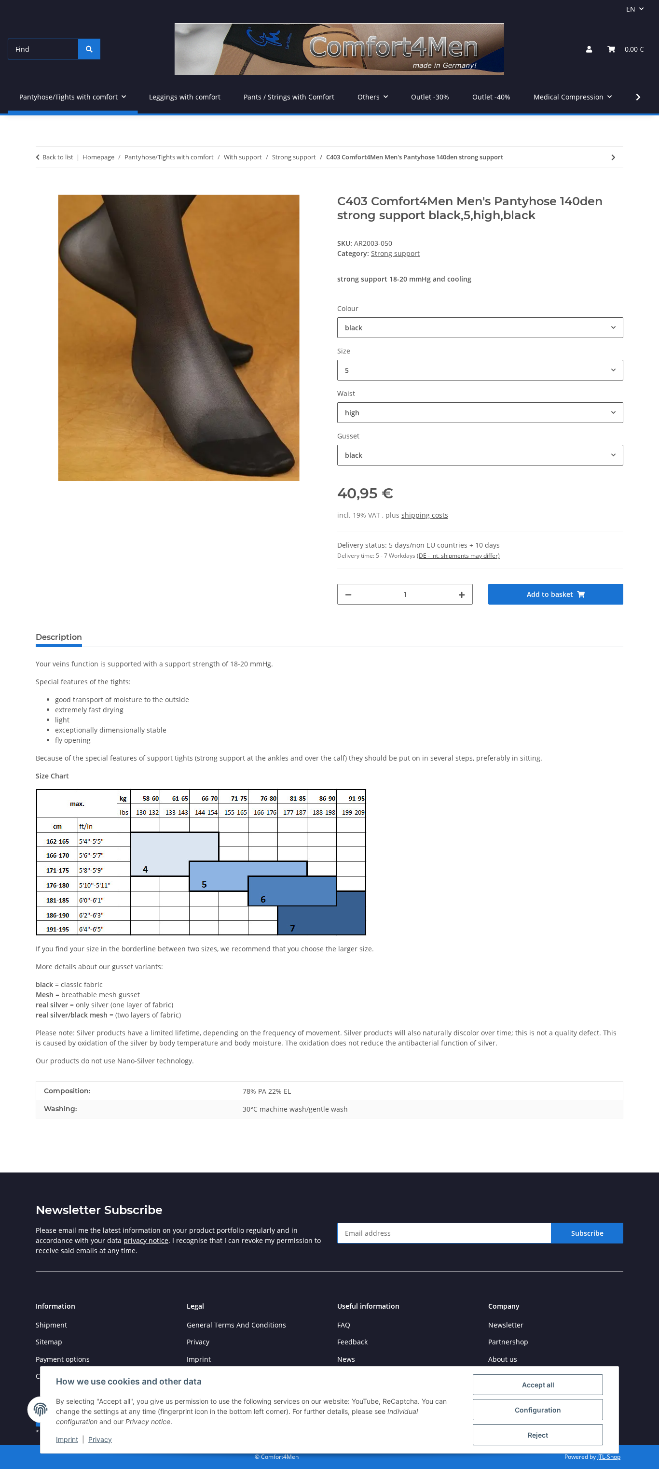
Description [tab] (59, 637)
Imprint (67, 1439)
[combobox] (480, 327)
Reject (538, 1435)
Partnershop (508, 1341)
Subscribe (587, 1233)
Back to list (57, 157)
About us (502, 1359)
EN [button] (630, 9)
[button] (589, 49)
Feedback (352, 1341)
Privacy (100, 1439)
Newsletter (505, 1324)
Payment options (63, 1359)
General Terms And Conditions (236, 1324)
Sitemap (49, 1341)
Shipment (51, 1324)
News (346, 1359)
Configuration (538, 1410)
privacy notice (146, 1240)
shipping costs (424, 515)
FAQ (343, 1324)
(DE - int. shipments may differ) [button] (458, 555)
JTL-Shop (608, 1457)
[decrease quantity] (348, 594)
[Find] (89, 49)
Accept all (538, 1385)
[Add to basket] (43, 189)
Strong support (395, 253)
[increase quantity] (461, 594)
